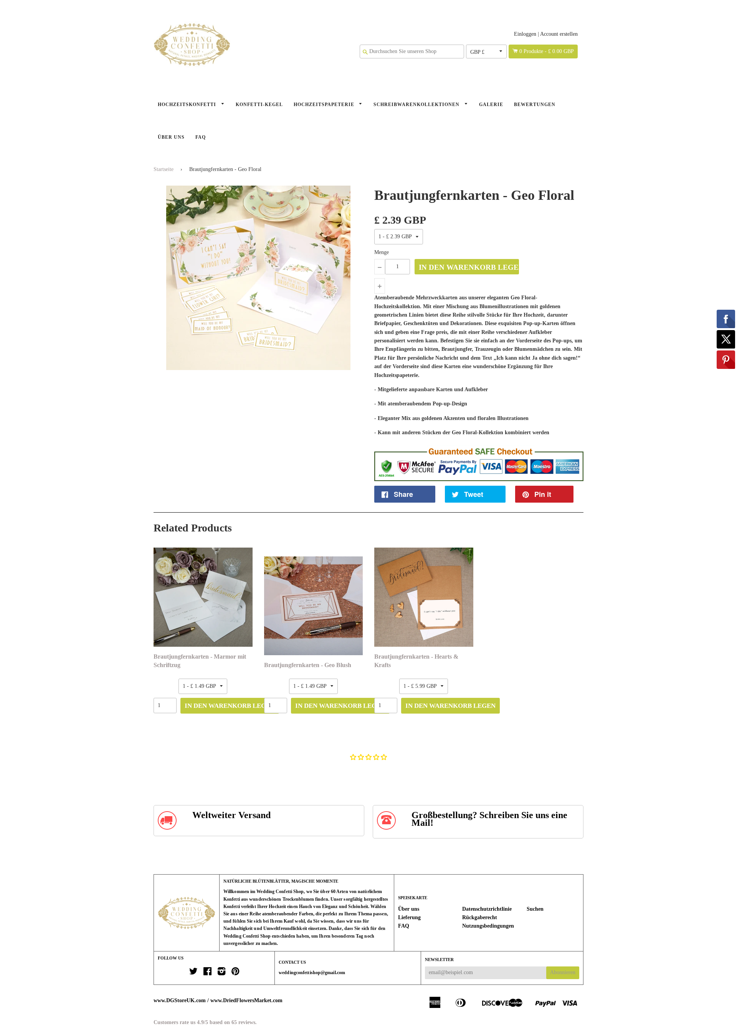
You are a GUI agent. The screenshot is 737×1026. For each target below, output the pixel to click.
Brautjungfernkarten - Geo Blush (307, 665)
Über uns (171, 137)
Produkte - (546, 51)
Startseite (164, 169)
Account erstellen (559, 34)
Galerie (491, 104)
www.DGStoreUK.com (180, 1000)
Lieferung (409, 917)
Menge (381, 252)
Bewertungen (534, 104)
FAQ (200, 137)
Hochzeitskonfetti (188, 104)
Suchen (535, 909)
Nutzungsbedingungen (488, 926)
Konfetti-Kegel (259, 104)
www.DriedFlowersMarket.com (246, 1000)
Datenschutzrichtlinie (487, 909)
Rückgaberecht (479, 917)
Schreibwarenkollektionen (417, 104)
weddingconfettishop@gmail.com (312, 972)
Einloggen (525, 34)
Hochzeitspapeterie (325, 104)
